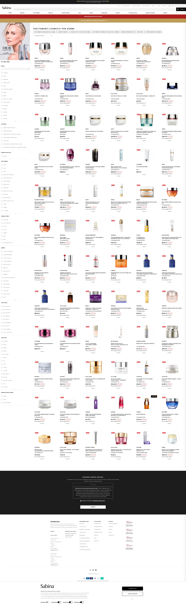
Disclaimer (111, 526)
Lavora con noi (68, 537)
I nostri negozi (83, 526)
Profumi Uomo (97, 529)
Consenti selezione (132, 594)
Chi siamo (118, 6)
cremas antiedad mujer (127, 32)
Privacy (110, 532)
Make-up (96, 535)
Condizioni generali (113, 524)
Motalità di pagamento (85, 541)
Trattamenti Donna (98, 526)
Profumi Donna (97, 524)
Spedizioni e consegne (85, 529)
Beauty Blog (82, 535)
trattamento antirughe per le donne (44, 32)
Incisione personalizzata (85, 550)
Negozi (153, 6)
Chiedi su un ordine (69, 535)
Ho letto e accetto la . (94, 501)
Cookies (110, 529)
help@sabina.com (54, 550)
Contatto (158, 6)
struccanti (140, 32)
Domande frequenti (126, 6)
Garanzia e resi (83, 532)
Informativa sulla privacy (99, 501)
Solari (95, 538)
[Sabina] (7, 6)
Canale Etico (111, 535)
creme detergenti (63, 32)
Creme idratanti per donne (153, 32)
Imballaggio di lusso (84, 547)
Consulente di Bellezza (85, 538)
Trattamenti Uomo (98, 532)
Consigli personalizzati (136, 6)
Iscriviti (93, 507)
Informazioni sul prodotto (70, 533)
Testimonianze (83, 544)
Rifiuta (132, 599)
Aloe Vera (96, 541)
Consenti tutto (132, 589)
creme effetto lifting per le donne (80, 32)
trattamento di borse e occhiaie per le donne (105, 32)
